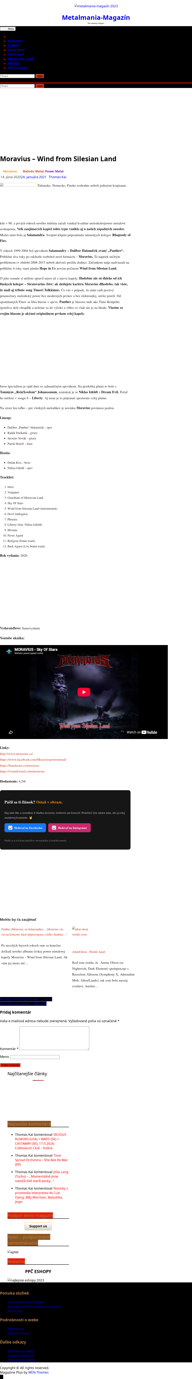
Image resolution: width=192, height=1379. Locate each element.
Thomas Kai (57, 177)
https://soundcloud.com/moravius (22, 771)
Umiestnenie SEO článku (26, 1302)
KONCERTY (16, 50)
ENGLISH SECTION (21, 1360)
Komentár (9, 1048)
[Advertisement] (96, 116)
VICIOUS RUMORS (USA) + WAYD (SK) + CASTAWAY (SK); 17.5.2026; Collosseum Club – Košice (40, 1141)
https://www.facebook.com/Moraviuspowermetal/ (33, 759)
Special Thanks (19, 1333)
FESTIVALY (16, 54)
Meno (4, 1056)
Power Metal (54, 171)
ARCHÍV (14, 63)
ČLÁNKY (14, 46)
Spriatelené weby (21, 1351)
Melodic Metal (33, 171)
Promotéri (15, 1311)
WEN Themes (38, 1372)
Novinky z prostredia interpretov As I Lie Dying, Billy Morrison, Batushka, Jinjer (41, 1195)
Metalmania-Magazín (96, 17)
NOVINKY (15, 41)
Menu (10, 28)
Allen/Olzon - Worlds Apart (88, 952)
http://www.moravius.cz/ (16, 753)
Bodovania (16, 1329)
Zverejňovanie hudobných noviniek (34, 1306)
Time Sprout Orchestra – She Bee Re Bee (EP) (41, 1160)
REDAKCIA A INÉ (20, 59)
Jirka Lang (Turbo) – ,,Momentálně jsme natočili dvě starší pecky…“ (41, 1176)
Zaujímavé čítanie (21, 1356)
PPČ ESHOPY (17, 68)
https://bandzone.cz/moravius (19, 765)
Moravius (10, 171)
